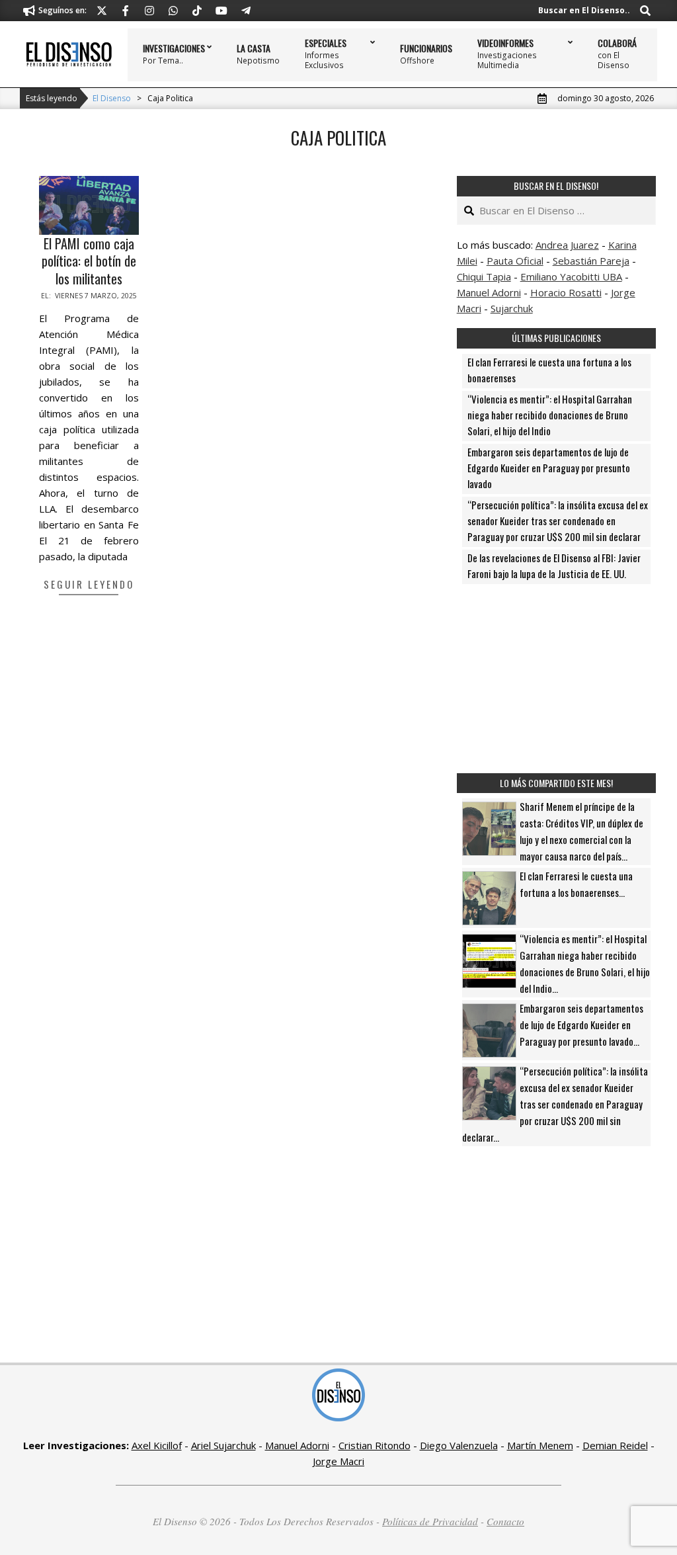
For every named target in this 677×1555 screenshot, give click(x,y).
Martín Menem (540, 1445)
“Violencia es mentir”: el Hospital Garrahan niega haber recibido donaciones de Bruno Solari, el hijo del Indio (549, 415)
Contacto (505, 1521)
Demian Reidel (615, 1445)
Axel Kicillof (157, 1445)
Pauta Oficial (515, 260)
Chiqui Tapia (484, 276)
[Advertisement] (556, 678)
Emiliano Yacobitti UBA (571, 276)
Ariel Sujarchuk (223, 1445)
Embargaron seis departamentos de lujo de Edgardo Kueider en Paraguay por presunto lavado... (581, 1024)
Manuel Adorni (489, 292)
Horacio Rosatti (566, 292)
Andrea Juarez (567, 244)
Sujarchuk (512, 308)
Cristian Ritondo (374, 1445)
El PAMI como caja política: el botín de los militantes (89, 260)
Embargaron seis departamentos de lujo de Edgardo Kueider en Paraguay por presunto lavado (548, 467)
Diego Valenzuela (459, 1445)
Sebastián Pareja (591, 260)
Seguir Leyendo (89, 584)
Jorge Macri (338, 1461)
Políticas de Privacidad (430, 1521)
